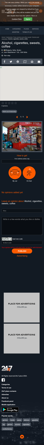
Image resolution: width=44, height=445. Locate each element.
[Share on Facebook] (4, 61)
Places (26, 29)
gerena (5, 420)
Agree (28, 19)
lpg (4, 424)
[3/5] (9, 103)
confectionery (7, 429)
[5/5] (15, 103)
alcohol (17, 424)
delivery (26, 420)
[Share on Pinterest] (18, 61)
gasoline (35, 420)
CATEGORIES (16, 29)
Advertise (5, 394)
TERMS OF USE (27, 32)
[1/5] (3, 103)
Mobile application (8, 404)
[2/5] (6, 103)
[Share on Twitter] (11, 61)
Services (35, 29)
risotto (12, 420)
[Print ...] (32, 61)
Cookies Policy (17, 19)
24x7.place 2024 (21, 376)
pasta (19, 420)
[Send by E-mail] (39, 61)
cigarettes (26, 424)
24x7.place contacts (9, 391)
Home (3, 37)
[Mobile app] (10, 409)
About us (5, 398)
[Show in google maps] (24, 61)
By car (15, 181)
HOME (7, 29)
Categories (9, 37)
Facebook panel (7, 401)
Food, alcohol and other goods (22, 37)
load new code (17, 239)
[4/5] (12, 103)
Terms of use (6, 387)
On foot (29, 181)
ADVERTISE (15, 32)
